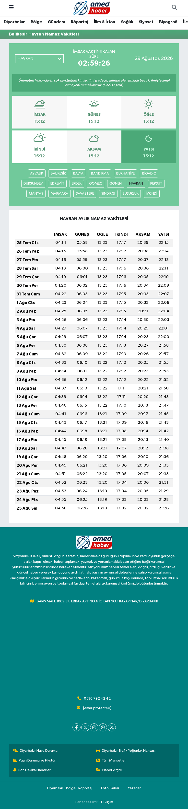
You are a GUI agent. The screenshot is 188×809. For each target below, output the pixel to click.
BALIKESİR (58, 173)
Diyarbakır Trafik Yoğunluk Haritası (128, 750)
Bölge (36, 22)
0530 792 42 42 (97, 698)
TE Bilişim (106, 802)
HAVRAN (136, 183)
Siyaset (146, 22)
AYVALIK (36, 173)
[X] (85, 727)
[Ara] (174, 8)
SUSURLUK (131, 193)
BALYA (78, 173)
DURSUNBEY (33, 183)
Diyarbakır (14, 22)
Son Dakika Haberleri (34, 770)
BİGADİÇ (149, 173)
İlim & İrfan (104, 22)
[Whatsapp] (103, 727)
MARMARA (59, 193)
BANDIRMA (100, 173)
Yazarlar (134, 788)
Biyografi (168, 22)
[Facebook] (76, 727)
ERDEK (77, 183)
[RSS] (112, 727)
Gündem (56, 22)
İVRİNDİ (151, 193)
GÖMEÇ (95, 183)
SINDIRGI (108, 193)
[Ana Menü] (11, 8)
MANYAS (36, 193)
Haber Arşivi (112, 770)
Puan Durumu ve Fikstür (37, 760)
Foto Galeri (110, 788)
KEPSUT (156, 183)
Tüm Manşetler (114, 760)
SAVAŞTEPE (85, 193)
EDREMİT (57, 183)
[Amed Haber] (91, 8)
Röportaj (79, 22)
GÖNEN (115, 183)
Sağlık (127, 22)
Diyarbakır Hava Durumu (39, 750)
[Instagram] (94, 727)
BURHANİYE (125, 173)
